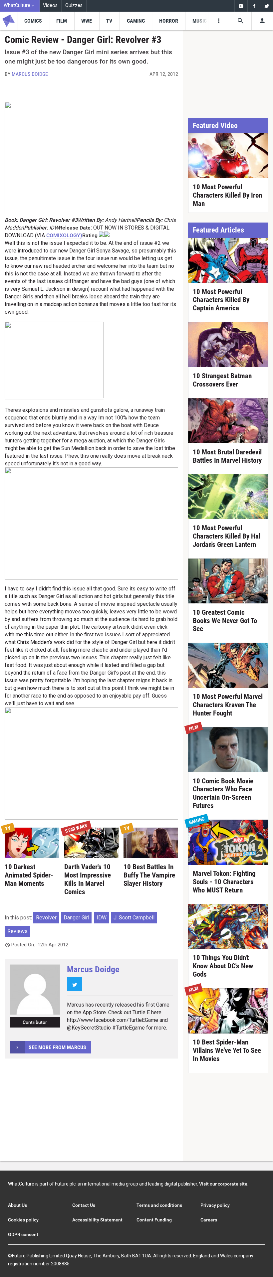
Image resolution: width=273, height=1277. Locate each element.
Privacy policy (215, 1205)
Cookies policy (23, 1219)
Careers (208, 1219)
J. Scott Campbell (134, 917)
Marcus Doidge (30, 74)
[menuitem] (20, 6)
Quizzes (74, 5)
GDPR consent (23, 1234)
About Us (17, 1205)
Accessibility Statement (97, 1219)
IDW (102, 917)
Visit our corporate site (223, 1184)
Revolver (46, 917)
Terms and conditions (159, 1205)
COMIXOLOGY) (64, 235)
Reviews (17, 931)
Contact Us (83, 1205)
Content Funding (154, 1219)
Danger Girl (76, 917)
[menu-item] (33, 21)
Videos (50, 5)
